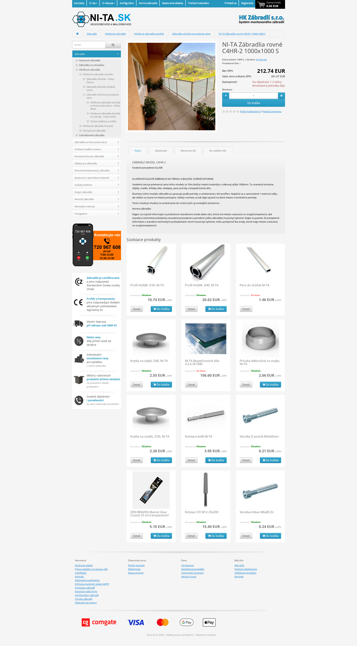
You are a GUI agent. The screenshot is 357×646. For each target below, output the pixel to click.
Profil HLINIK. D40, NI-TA (201, 285)
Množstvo (227, 89)
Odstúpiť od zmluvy (86, 602)
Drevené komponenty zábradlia (92, 170)
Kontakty (79, 3)
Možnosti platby (84, 565)
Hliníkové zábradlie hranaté (98, 126)
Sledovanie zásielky (172, 3)
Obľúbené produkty (245, 572)
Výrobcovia (187, 565)
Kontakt (79, 576)
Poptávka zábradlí (85, 587)
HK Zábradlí (261, 59)
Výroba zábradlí (83, 599)
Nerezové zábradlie (89, 60)
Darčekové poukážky (192, 569)
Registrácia (247, 3)
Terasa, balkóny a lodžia (103, 121)
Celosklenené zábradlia (91, 135)
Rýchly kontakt (136, 565)
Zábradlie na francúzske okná (91, 142)
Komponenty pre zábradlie (89, 156)
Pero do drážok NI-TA (254, 285)
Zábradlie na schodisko (91, 65)
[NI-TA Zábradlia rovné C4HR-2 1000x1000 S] (172, 86)
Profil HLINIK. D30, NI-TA (147, 285)
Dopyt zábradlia (83, 192)
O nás (92, 3)
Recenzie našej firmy (86, 591)
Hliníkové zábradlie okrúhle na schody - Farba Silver (105, 115)
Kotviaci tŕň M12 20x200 (201, 512)
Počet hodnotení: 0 (250, 111)
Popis (137, 150)
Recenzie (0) (188, 150)
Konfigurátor (127, 3)
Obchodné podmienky (87, 580)
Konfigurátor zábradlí (87, 595)
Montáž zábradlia (84, 199)
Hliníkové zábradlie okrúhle (149, 33)
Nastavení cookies (206, 634)
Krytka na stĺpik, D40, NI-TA (149, 361)
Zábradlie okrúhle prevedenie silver (191, 33)
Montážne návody (85, 206)
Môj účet (239, 565)
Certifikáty (80, 572)
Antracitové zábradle (94, 130)
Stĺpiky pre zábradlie (86, 163)
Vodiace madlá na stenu (88, 149)
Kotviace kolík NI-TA (198, 436)
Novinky (239, 576)
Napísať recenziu (272, 111)
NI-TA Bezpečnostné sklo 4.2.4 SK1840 (202, 362)
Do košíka (253, 103)
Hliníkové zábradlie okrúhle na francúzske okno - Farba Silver (105, 105)
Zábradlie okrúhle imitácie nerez (100, 88)
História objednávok (245, 569)
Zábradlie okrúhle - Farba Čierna (100, 80)
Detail (136, 309)
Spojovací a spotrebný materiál (92, 177)
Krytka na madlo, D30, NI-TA (149, 436)
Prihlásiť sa (231, 3)
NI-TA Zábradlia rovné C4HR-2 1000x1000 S (242, 33)
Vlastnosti (161, 150)
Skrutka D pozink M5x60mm (259, 436)
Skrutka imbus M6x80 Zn (257, 512)
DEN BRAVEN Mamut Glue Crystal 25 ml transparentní (149, 513)
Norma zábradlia (148, 3)
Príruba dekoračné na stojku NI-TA (259, 362)
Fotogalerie (81, 213)
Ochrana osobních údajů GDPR (92, 584)
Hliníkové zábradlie (115, 33)
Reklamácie (134, 569)
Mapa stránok (136, 572)
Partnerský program (192, 572)
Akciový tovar (188, 576)
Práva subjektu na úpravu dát (91, 569)
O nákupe (107, 3)
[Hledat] (113, 44)
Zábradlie (92, 33)
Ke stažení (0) (217, 150)
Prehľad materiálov (198, 3)
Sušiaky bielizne (83, 184)
